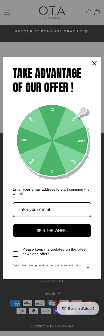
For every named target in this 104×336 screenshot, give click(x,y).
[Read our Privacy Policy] (88, 266)
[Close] (94, 63)
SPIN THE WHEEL (52, 230)
